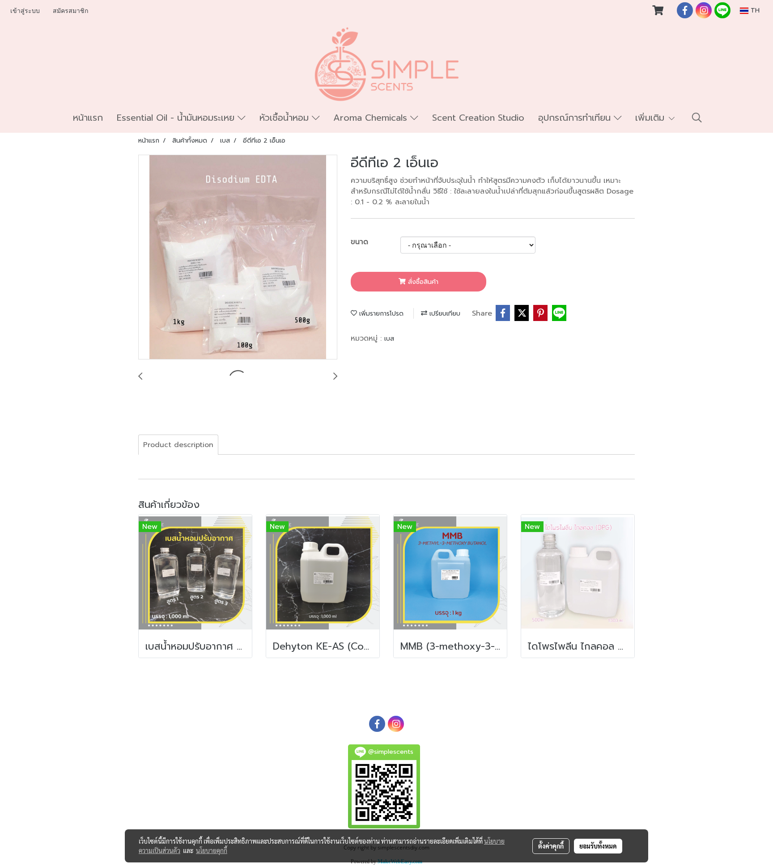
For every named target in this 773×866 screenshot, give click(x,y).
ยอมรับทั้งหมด (598, 846)
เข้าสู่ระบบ (25, 11)
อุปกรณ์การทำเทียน (576, 117)
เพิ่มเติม (651, 117)
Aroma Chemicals (371, 117)
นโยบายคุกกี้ (211, 850)
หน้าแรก (88, 117)
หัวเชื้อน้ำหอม (285, 117)
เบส (389, 338)
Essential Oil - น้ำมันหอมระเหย (177, 117)
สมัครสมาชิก (70, 11)
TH (754, 10)
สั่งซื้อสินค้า (422, 282)
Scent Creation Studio (478, 117)
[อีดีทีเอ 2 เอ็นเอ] (238, 257)
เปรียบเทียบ (443, 313)
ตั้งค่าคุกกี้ (551, 846)
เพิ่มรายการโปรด (380, 313)
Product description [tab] (178, 444)
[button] (697, 117)
